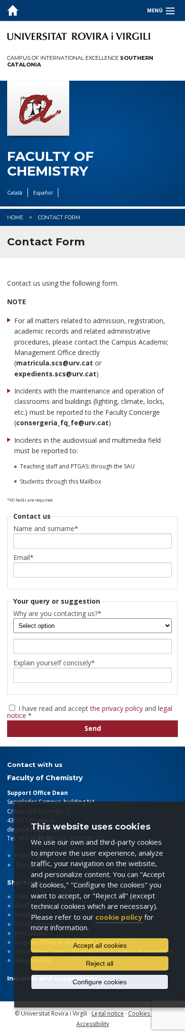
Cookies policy (147, 1013)
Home (15, 217)
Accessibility (92, 1024)
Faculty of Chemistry (50, 163)
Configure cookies (100, 982)
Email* (23, 557)
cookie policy (118, 917)
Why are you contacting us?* (57, 613)
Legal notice (108, 1013)
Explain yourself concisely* (54, 663)
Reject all (99, 963)
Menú (155, 10)
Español (43, 192)
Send (92, 728)
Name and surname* (45, 528)
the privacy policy (116, 708)
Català (14, 192)
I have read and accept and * (89, 711)
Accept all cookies (100, 945)
